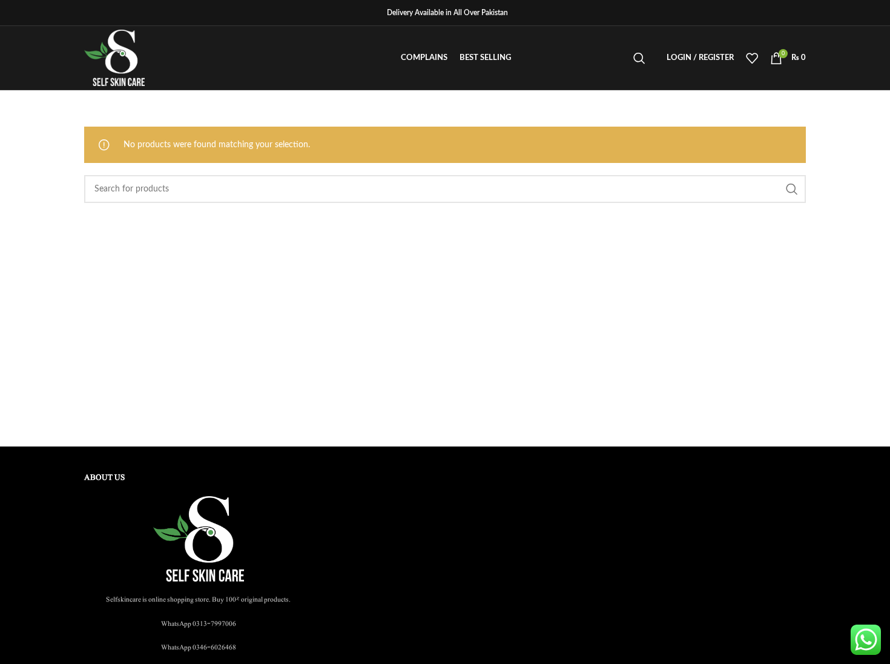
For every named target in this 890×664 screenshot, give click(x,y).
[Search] (639, 58)
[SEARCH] (792, 189)
